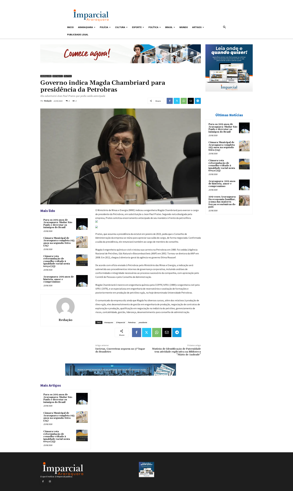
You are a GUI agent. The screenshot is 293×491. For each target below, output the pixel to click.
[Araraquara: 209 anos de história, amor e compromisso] (82, 281)
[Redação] (65, 307)
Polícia (104, 27)
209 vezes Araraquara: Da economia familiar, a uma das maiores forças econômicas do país (222, 201)
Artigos (197, 27)
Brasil (169, 27)
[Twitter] (177, 101)
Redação (47, 101)
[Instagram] (49, 481)
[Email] (191, 101)
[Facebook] (170, 101)
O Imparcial (120, 322)
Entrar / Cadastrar (72, 2)
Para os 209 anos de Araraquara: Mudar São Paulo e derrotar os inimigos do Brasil (57, 224)
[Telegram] (198, 101)
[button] (224, 27)
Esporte (137, 27)
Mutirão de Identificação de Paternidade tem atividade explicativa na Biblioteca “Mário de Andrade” (176, 351)
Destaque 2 (57, 76)
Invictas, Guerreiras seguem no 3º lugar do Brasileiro (120, 350)
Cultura (120, 27)
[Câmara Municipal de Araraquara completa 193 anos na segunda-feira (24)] (82, 242)
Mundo (183, 27)
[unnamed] (120, 65)
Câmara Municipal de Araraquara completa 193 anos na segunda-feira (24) (58, 242)
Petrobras (132, 322)
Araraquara (85, 27)
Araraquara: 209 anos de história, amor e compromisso (58, 279)
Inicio (70, 27)
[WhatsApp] (184, 101)
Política (153, 27)
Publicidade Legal (77, 34)
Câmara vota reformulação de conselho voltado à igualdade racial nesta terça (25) (56, 261)
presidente (143, 322)
